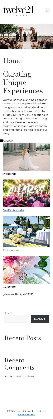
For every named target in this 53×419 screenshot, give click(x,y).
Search (8, 313)
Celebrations (11, 250)
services (8, 140)
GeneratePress (26, 414)
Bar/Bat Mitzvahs (13, 210)
